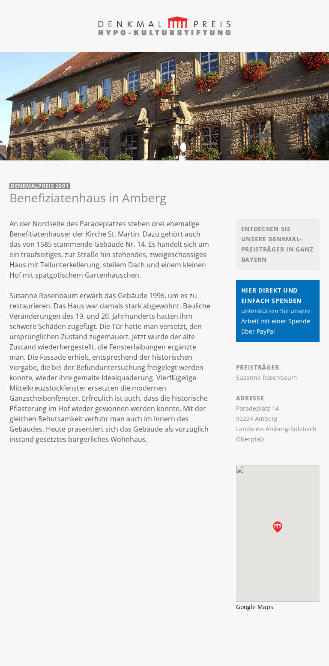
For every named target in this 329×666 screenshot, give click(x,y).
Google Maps (254, 607)
